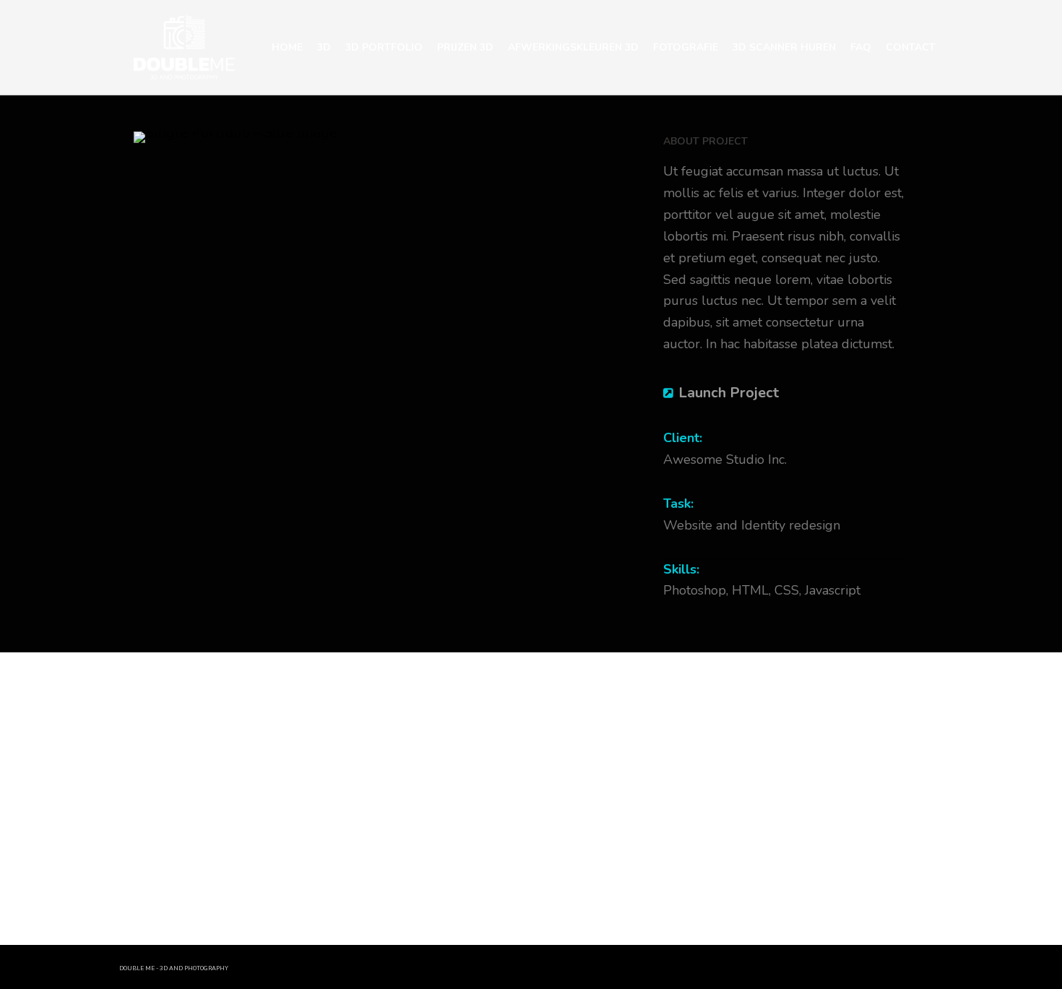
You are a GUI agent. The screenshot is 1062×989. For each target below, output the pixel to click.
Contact (911, 47)
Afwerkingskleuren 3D (573, 47)
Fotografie (685, 47)
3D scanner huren (784, 47)
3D (324, 47)
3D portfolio (384, 47)
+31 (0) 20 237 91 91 (252, 714)
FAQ (860, 47)
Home (287, 47)
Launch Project (728, 392)
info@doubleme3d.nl (267, 740)
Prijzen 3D (465, 47)
